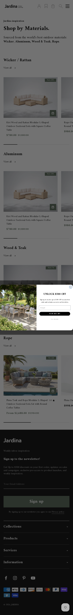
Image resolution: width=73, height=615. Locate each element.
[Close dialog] (70, 287)
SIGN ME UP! (54, 313)
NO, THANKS (54, 319)
